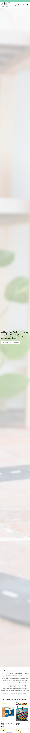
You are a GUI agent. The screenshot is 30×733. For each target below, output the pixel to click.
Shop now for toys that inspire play (10, 342)
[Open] (27, 4)
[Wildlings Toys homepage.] (5, 4)
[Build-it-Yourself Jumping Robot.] (7, 712)
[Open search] (16, 5)
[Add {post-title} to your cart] (12, 712)
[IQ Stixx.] (22, 712)
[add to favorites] (12, 704)
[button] (23, 4)
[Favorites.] (20, 5)
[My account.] (18, 5)
